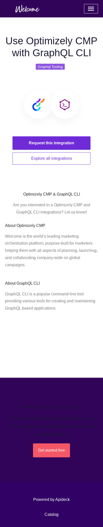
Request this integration (51, 143)
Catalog (51, 514)
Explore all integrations (51, 158)
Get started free (51, 450)
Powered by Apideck (51, 499)
